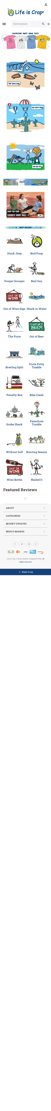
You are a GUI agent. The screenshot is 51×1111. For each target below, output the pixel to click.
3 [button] (28, 215)
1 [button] (17, 215)
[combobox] (27, 24)
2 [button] (23, 215)
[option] (25, 71)
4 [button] (33, 215)
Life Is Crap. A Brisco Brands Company (21, 559)
